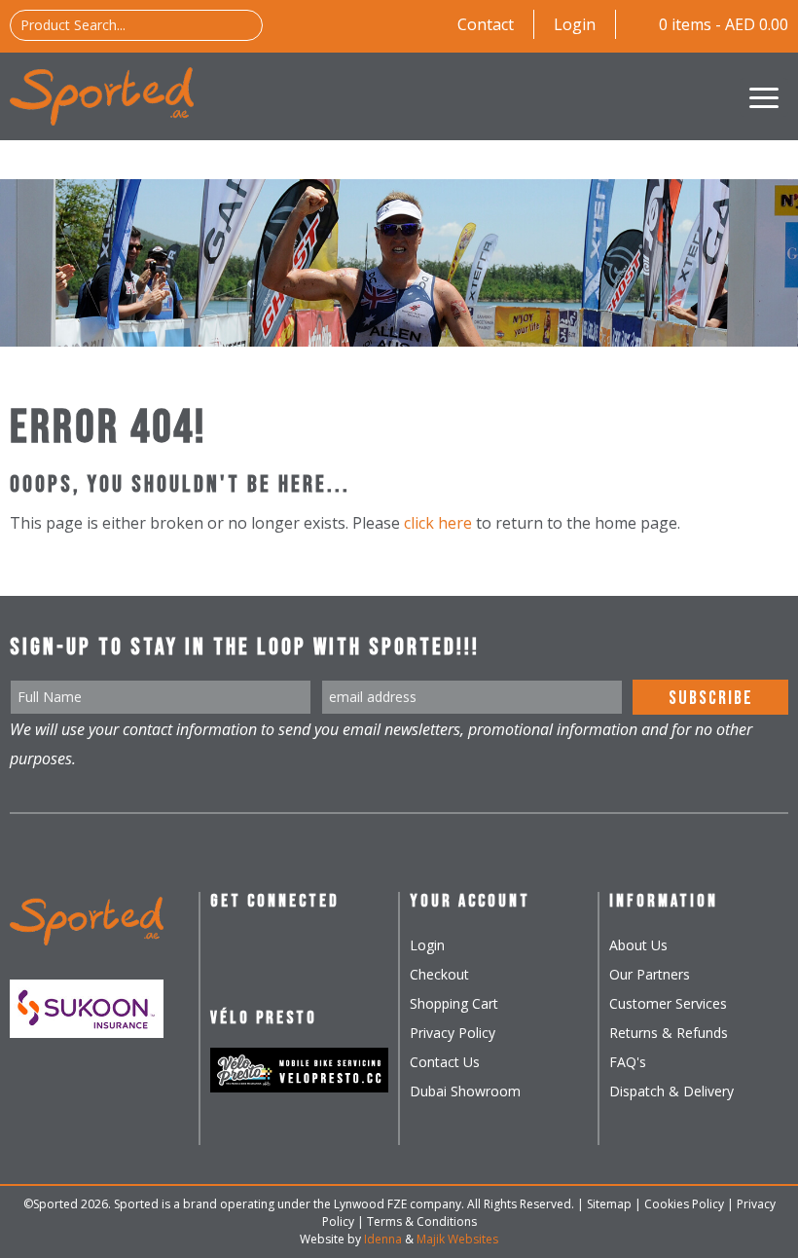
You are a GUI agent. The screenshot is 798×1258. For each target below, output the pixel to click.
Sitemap (609, 1204)
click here (438, 523)
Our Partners (649, 974)
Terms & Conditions (422, 1221)
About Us (638, 945)
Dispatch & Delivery (671, 1091)
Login (575, 24)
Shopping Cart (454, 1003)
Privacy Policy (452, 1032)
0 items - (723, 24)
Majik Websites (457, 1239)
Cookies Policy (684, 1204)
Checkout (439, 974)
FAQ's (627, 1062)
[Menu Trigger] (764, 97)
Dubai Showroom (465, 1091)
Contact (485, 24)
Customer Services (668, 1003)
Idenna (383, 1239)
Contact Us (445, 1062)
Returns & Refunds (668, 1032)
